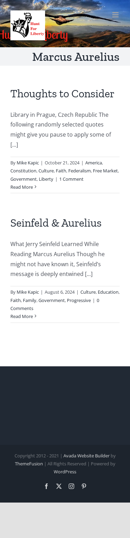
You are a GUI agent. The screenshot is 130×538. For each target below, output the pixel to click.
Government (23, 179)
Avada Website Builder (86, 456)
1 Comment (71, 179)
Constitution (23, 171)
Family (29, 300)
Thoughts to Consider (62, 93)
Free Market (105, 171)
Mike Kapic (28, 163)
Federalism (79, 171)
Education (108, 292)
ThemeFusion (29, 463)
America (93, 163)
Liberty (46, 179)
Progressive (79, 300)
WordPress (65, 471)
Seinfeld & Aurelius (56, 222)
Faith (61, 171)
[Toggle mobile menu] (116, 14)
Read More (21, 187)
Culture (46, 171)
